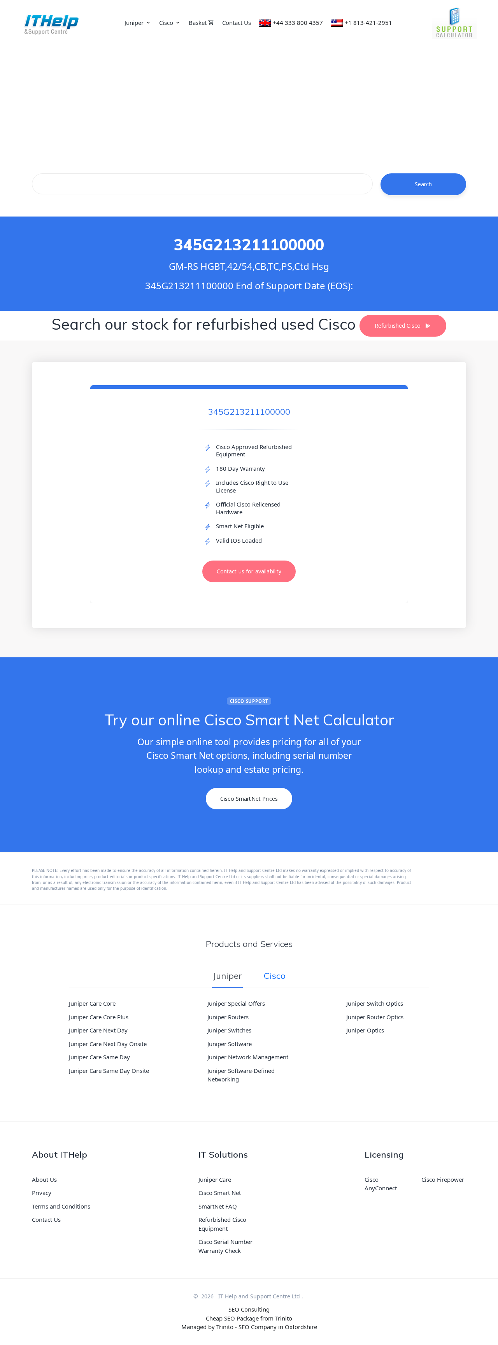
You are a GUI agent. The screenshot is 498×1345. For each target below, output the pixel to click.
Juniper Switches (229, 1030)
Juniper (134, 22)
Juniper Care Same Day (99, 1057)
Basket (198, 22)
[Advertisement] (249, 103)
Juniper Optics (365, 1030)
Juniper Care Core (92, 1003)
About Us (44, 1179)
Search (423, 184)
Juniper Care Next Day (98, 1030)
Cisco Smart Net (219, 1193)
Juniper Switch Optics (374, 1003)
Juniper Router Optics (374, 1017)
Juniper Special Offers (236, 1003)
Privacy (41, 1193)
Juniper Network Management (247, 1057)
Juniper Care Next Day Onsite (108, 1044)
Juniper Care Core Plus (98, 1017)
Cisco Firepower (442, 1179)
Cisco (166, 22)
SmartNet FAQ (217, 1206)
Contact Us (236, 22)
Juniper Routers (228, 1017)
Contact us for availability (249, 571)
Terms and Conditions (61, 1206)
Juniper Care (214, 1179)
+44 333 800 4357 (298, 22)
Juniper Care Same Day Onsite (109, 1070)
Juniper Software (229, 1044)
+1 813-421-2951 (368, 22)
